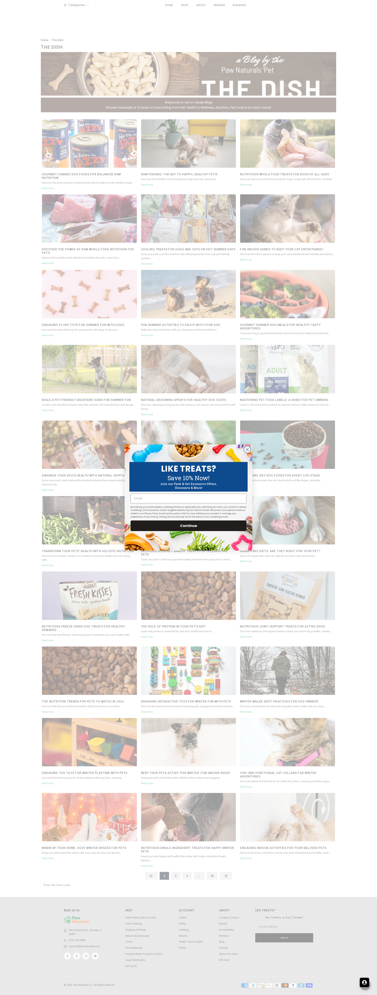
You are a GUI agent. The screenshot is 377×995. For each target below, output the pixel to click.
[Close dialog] (247, 449)
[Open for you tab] (364, 982)
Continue (188, 525)
